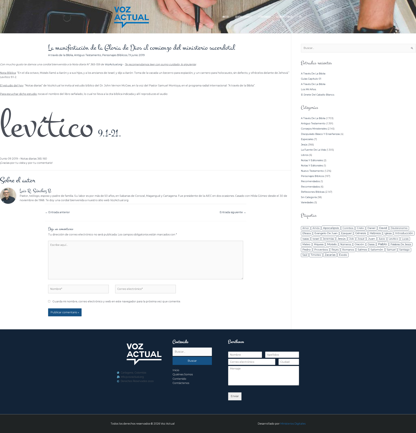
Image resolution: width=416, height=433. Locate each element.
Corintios (348, 228)
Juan (371, 238)
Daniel (371, 228)
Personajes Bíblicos (114, 55)
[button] (300, 16)
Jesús (304, 144)
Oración (359, 244)
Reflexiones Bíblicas (313, 191)
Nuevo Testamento (312, 170)
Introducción (404, 233)
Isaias (305, 238)
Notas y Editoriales (312, 160)
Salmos (362, 249)
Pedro (306, 249)
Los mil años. (308, 89)
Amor (305, 228)
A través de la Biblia (60, 55)
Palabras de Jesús (400, 244)
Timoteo (316, 254)
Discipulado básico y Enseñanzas (320, 134)
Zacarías (330, 254)
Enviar (235, 396)
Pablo (382, 244)
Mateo (306, 244)
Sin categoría (309, 197)
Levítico (393, 238)
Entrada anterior (57, 212)
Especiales (307, 139)
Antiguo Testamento (87, 55)
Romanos (348, 249)
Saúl (304, 254)
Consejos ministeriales (314, 128)
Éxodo (343, 254)
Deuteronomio (399, 228)
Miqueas (319, 244)
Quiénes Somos (183, 374)
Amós (315, 228)
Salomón (376, 249)
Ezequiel (346, 233)
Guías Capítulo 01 (311, 78)
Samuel (391, 249)
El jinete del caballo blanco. (318, 94)
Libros (304, 155)
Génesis (360, 233)
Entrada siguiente (233, 212)
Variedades (307, 202)
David (383, 228)
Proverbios (321, 249)
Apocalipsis (331, 228)
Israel (315, 238)
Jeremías (328, 238)
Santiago (404, 249)
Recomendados (310, 181)
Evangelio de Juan (326, 233)
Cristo (360, 228)
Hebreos (375, 233)
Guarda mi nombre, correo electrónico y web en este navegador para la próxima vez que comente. (116, 301)
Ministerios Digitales (293, 423)
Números (345, 244)
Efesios (306, 233)
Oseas (371, 244)
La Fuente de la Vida (313, 149)
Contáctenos (181, 383)
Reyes (335, 249)
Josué (361, 238)
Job (351, 238)
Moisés (332, 244)
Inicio (176, 370)
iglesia (388, 233)
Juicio (382, 238)
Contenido (179, 378)
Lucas (405, 238)
